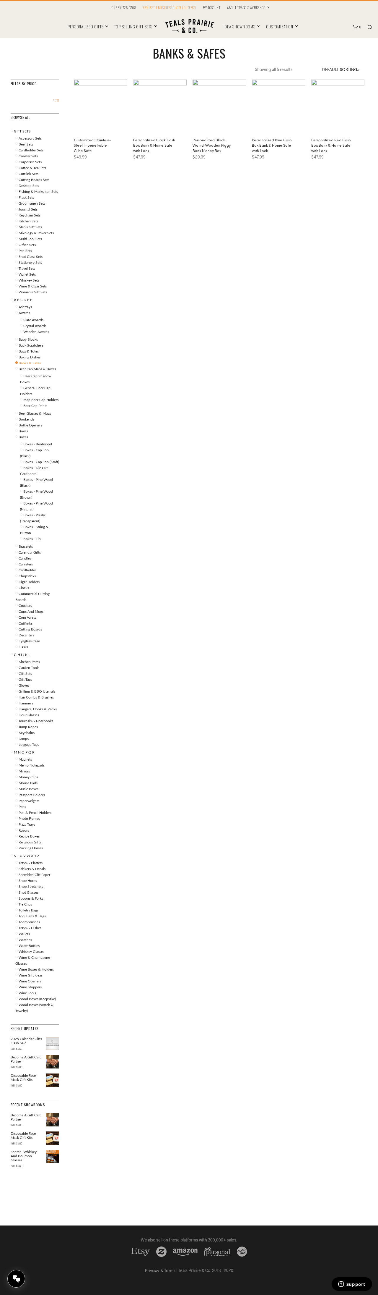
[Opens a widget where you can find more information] (351, 1284)
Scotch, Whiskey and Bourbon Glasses (24, 1156)
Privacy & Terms (160, 1271)
